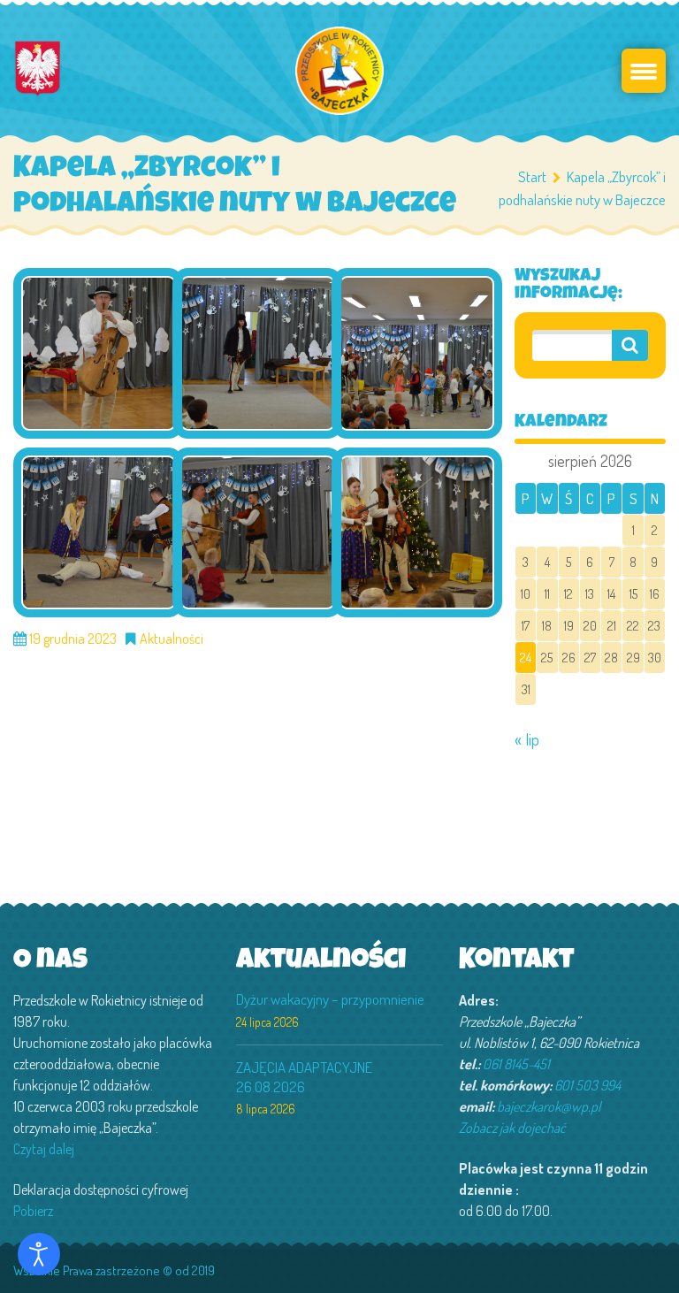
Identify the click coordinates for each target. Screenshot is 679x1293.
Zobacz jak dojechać (512, 1127)
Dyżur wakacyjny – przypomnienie (330, 999)
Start (532, 176)
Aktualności (171, 639)
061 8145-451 (516, 1064)
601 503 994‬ (587, 1085)
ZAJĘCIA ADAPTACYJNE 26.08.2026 (304, 1077)
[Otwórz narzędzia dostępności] (39, 1254)
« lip (527, 739)
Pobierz (33, 1211)
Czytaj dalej (43, 1149)
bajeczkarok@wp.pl (548, 1106)
